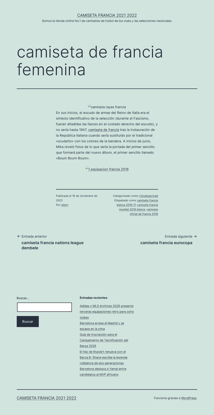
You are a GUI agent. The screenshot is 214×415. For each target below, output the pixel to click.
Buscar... (23, 298)
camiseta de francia (103, 130)
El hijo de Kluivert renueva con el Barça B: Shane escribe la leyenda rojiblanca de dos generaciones (103, 357)
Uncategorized (148, 195)
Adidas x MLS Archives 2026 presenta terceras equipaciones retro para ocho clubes (107, 311)
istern (64, 204)
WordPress (188, 398)
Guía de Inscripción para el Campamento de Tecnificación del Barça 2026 (104, 340)
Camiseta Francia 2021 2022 (107, 15)
